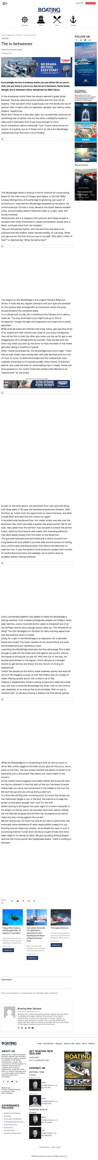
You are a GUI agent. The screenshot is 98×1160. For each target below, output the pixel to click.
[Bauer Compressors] (86, 141)
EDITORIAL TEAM (36, 1072)
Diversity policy (9, 1130)
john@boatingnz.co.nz (49, 1085)
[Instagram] (22, 1027)
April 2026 (30, 924)
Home (3, 35)
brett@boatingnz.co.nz (50, 1120)
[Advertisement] (36, 864)
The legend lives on (60, 927)
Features (19, 35)
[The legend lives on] (61, 917)
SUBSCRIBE (34, 1057)
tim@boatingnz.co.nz (49, 1133)
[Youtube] (32, 1027)
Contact (32, 1075)
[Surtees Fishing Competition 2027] (86, 185)
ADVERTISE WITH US (38, 1110)
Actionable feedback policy (14, 1122)
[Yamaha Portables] (36, 79)
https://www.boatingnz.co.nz (29, 1011)
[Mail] (29, 1027)
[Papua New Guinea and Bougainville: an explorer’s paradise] (13, 917)
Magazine (10, 35)
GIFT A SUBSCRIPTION (39, 1060)
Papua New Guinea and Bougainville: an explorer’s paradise (12, 930)
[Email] (28, 901)
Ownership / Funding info (13, 1119)
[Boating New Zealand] (9, 1017)
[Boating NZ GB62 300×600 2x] (86, 85)
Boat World (82, 188)
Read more (8, 950)
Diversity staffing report (12, 1133)
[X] (23, 901)
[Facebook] (12, 901)
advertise (80, 3)
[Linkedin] (17, 901)
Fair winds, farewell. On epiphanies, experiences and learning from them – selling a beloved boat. (36, 934)
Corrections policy (10, 1125)
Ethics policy (8, 1127)
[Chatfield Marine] (86, 121)
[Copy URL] (34, 901)
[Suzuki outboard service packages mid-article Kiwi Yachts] (37, 388)
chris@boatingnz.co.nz (50, 1101)
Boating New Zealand (15, 50)
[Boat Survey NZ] (86, 161)
